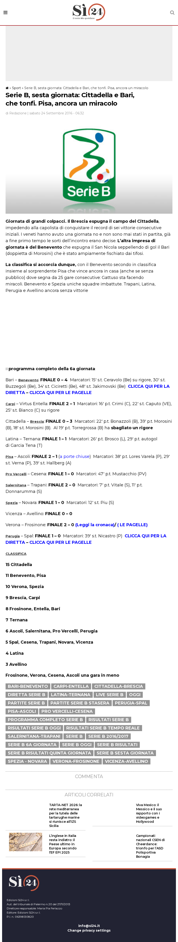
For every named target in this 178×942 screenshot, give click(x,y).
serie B (74, 736)
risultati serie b (109, 719)
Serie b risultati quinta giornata (49, 753)
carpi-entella (71, 686)
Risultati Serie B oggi (34, 728)
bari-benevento (28, 686)
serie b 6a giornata (32, 744)
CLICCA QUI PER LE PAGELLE (60, 392)
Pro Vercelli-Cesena (67, 711)
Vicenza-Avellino (126, 761)
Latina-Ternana (70, 694)
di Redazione (16, 113)
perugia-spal (131, 703)
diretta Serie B (26, 694)
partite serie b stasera (80, 703)
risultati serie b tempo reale (103, 728)
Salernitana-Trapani (34, 736)
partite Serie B (26, 703)
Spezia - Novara (27, 761)
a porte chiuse (74, 456)
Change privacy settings (89, 930)
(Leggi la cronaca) (94, 524)
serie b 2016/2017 (108, 736)
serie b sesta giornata (125, 753)
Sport (16, 88)
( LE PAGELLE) (132, 524)
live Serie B (110, 694)
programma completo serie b (45, 719)
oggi (134, 694)
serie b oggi (77, 744)
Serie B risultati (117, 744)
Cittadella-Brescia (118, 686)
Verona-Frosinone (76, 761)
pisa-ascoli (22, 711)
